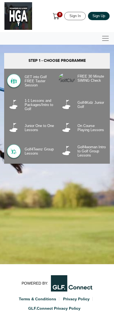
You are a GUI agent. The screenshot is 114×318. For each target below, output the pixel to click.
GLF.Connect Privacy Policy (54, 308)
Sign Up (98, 16)
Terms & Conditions (37, 299)
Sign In (75, 16)
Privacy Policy (76, 299)
